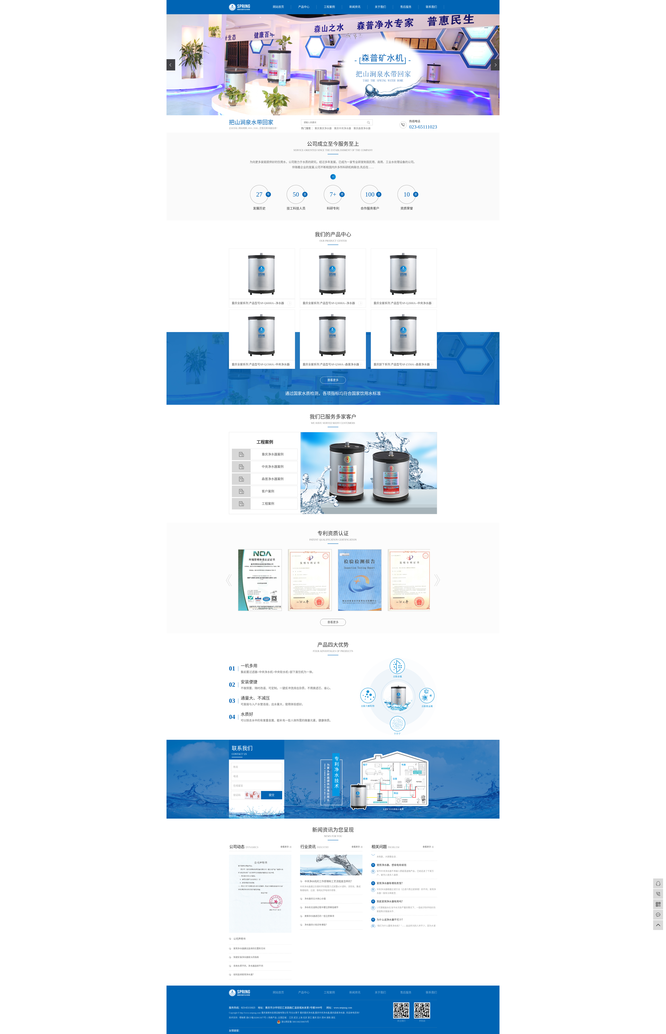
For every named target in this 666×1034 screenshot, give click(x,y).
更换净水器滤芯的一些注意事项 (319, 916)
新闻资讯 (354, 6)
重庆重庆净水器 (323, 128)
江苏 (291, 1017)
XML (256, 128)
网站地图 (243, 128)
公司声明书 (239, 938)
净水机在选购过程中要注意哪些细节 (321, 907)
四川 (319, 1017)
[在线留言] (658, 915)
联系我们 (431, 6)
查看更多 (333, 380)
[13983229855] (658, 894)
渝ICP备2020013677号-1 (257, 1017)
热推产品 (272, 1017)
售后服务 (405, 6)
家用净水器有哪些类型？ (390, 854)
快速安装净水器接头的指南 (246, 957)
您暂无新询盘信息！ (269, 128)
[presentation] (170, 64)
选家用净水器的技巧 (388, 909)
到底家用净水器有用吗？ (390, 872)
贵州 (324, 1017)
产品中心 (303, 6)
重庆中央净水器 (342, 128)
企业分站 (233, 128)
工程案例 (329, 6)
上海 (300, 1017)
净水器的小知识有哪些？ (316, 925)
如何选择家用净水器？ (244, 974)
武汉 (296, 1017)
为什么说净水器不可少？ (390, 890)
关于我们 (380, 6)
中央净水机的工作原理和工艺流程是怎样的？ (329, 881)
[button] (328, 109)
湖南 (328, 1017)
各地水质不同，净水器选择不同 (248, 966)
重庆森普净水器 (361, 128)
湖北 (333, 1017)
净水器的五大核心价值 (315, 899)
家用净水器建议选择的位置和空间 (249, 948)
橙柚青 (242, 1017)
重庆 (314, 1017)
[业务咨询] (658, 883)
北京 (305, 1017)
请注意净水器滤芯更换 (389, 927)
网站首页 (278, 6)
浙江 (310, 1017)
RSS (250, 128)
